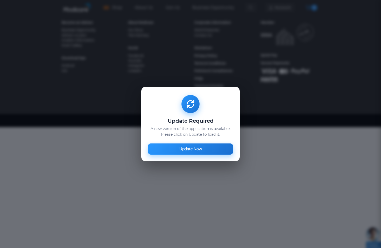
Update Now (190, 149)
